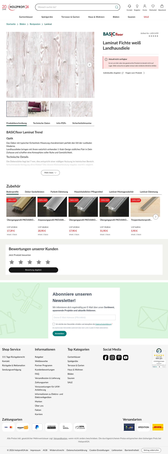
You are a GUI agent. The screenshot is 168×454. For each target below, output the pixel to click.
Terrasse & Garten (70, 17)
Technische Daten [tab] (41, 123)
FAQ (37, 374)
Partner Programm (43, 365)
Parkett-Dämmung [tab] (59, 192)
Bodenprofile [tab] (12, 192)
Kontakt (6, 361)
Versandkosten (60, 438)
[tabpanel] (50, 152)
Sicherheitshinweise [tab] (82, 123)
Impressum (35, 450)
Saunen (131, 17)
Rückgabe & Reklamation (13, 365)
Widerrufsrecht (57, 450)
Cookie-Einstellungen (99, 450)
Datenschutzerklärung (77, 450)
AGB (45, 450)
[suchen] (116, 7)
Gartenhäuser (26, 17)
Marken (38, 402)
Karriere (38, 414)
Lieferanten (117, 450)
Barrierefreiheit (132, 450)
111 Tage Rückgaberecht (13, 357)
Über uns (39, 406)
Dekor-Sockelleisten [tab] (34, 192)
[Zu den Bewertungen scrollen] (153, 36)
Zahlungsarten (41, 382)
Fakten (38, 410)
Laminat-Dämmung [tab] (149, 192)
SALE (146, 17)
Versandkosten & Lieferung (47, 378)
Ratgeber (39, 357)
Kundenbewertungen (45, 370)
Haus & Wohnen (96, 17)
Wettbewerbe (41, 361)
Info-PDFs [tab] (61, 123)
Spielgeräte (47, 17)
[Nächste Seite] (89, 64)
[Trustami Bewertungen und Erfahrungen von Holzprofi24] (159, 358)
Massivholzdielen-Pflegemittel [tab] (88, 192)
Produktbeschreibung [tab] (16, 123)
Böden (116, 17)
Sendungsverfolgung (11, 370)
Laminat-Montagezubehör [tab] (121, 192)
